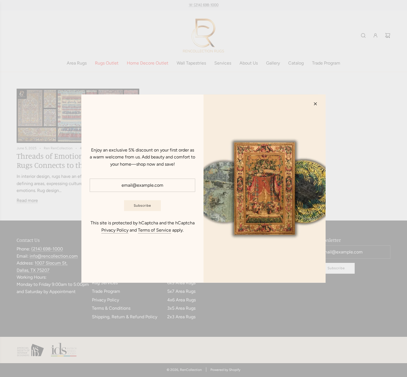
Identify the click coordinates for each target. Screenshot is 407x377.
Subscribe (142, 205)
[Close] (315, 104)
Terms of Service (154, 230)
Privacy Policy (114, 230)
